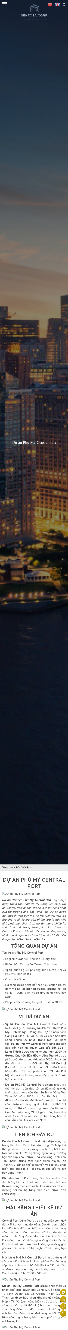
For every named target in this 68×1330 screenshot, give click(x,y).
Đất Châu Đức (24, 867)
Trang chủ (7, 867)
